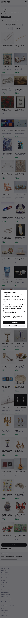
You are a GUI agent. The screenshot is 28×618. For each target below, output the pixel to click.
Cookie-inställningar (14, 326)
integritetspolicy (16, 316)
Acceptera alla (14, 322)
